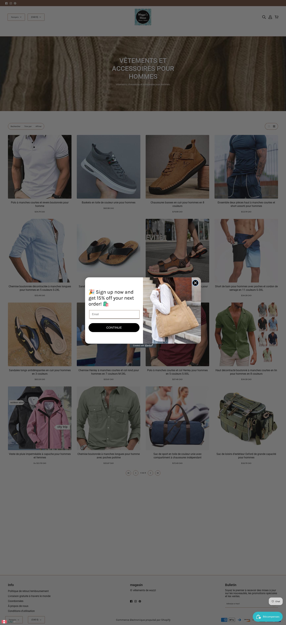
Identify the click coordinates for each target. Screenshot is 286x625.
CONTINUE (114, 327)
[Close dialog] (195, 283)
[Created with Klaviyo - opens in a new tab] (143, 346)
